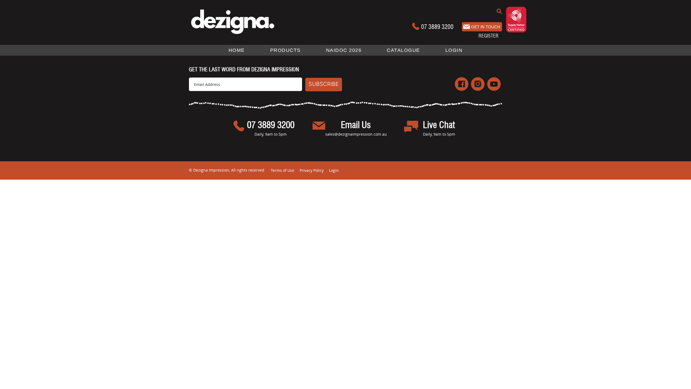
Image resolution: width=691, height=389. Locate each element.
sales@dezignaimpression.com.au (356, 134)
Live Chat (439, 125)
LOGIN (454, 50)
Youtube (494, 84)
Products (285, 50)
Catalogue (403, 50)
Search (499, 11)
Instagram (478, 84)
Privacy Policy (312, 170)
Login (334, 170)
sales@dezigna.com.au (482, 26)
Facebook (461, 84)
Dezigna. (243, 21)
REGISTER (489, 36)
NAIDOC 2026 (344, 50)
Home (237, 50)
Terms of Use (282, 170)
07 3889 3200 (437, 26)
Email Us (356, 125)
